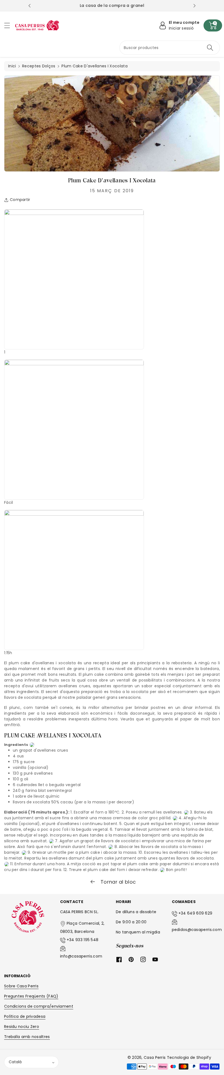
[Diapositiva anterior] (29, 6)
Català (15, 1062)
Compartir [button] (20, 199)
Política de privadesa (24, 1016)
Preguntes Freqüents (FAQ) (31, 996)
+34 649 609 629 (195, 913)
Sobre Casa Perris (21, 986)
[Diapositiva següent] (194, 6)
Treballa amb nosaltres (27, 1036)
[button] (9, 25)
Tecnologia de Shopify (189, 1057)
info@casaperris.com (81, 956)
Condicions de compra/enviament (38, 1006)
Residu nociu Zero (21, 1026)
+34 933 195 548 (83, 939)
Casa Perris (155, 1057)
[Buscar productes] (210, 47)
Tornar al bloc (117, 881)
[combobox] (170, 47)
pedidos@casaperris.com (197, 929)
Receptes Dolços (38, 66)
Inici (12, 66)
